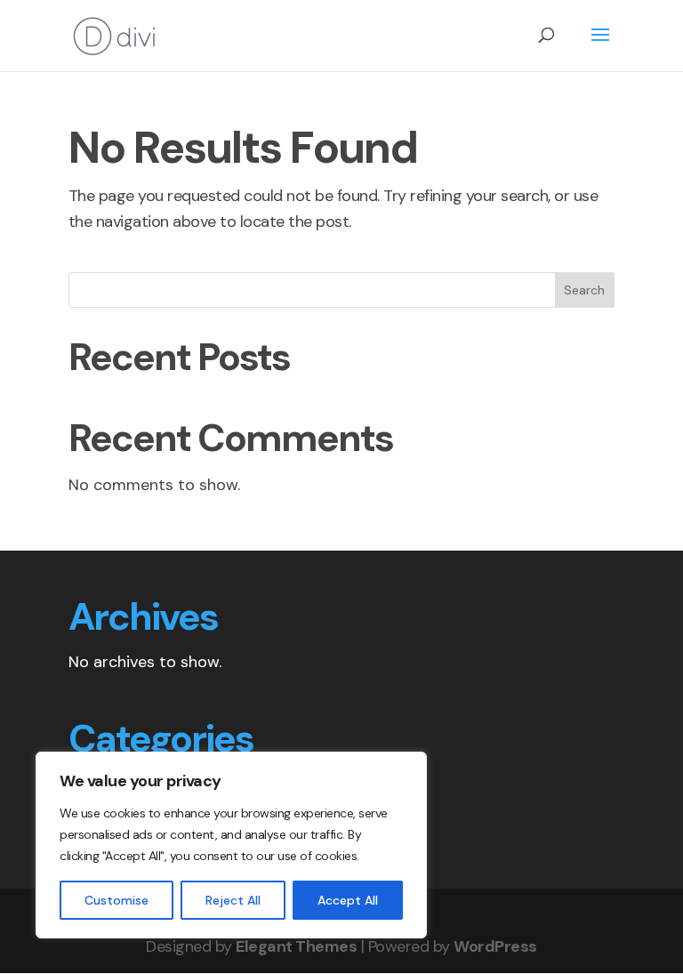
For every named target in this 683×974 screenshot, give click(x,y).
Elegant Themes (296, 946)
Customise (116, 900)
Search (584, 290)
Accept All (347, 900)
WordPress (495, 946)
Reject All (233, 900)
